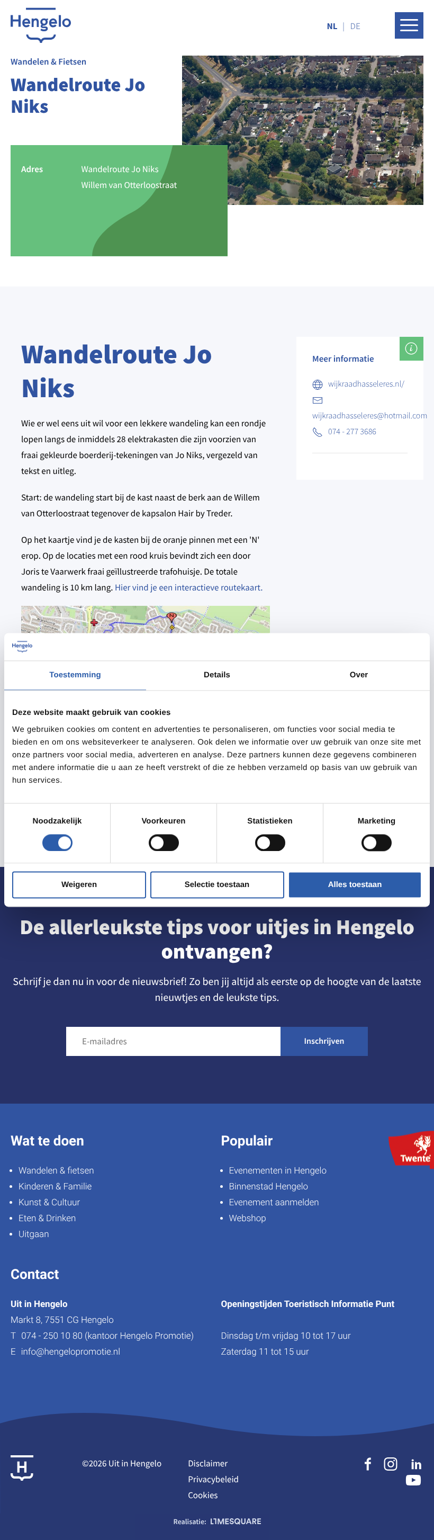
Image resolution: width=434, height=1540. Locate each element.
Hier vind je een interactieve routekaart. (189, 587)
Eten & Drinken (47, 1218)
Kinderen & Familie (55, 1186)
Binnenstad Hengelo (269, 1186)
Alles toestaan (355, 885)
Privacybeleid (213, 1479)
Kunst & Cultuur (49, 1202)
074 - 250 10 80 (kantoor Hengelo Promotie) (107, 1336)
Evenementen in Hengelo (278, 1171)
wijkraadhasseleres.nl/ (366, 384)
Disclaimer (208, 1463)
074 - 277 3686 (352, 431)
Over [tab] (359, 675)
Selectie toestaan (217, 885)
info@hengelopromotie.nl (70, 1352)
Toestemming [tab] (75, 675)
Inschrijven (324, 1041)
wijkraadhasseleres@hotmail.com (369, 415)
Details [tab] (217, 675)
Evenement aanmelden (274, 1202)
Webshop (247, 1218)
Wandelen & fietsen (56, 1171)
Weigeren (79, 885)
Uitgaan (34, 1234)
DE (355, 26)
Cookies (203, 1495)
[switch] (164, 842)
